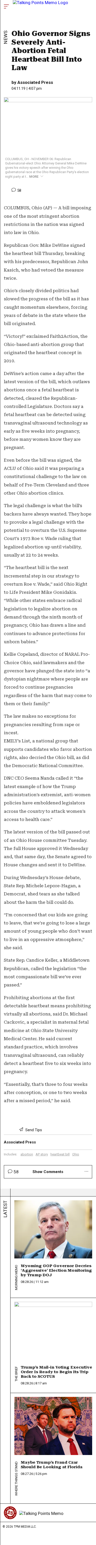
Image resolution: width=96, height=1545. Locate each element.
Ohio (75, 1154)
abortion (26, 1154)
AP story (42, 1154)
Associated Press (35, 82)
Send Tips (33, 1130)
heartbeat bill (60, 1154)
